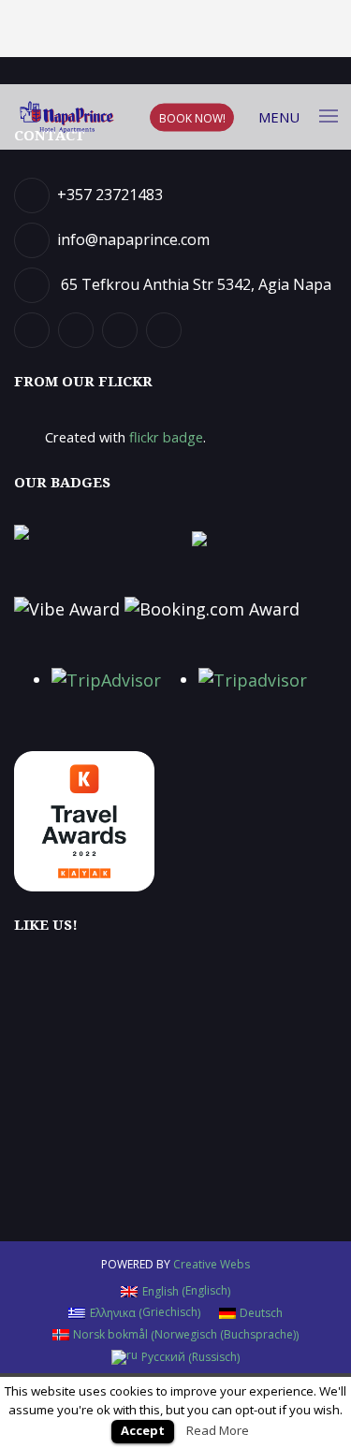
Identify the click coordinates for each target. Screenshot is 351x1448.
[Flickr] (122, 329)
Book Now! (192, 117)
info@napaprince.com (133, 239)
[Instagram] (166, 329)
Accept (143, 1430)
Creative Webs (211, 1264)
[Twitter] (78, 329)
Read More (217, 1430)
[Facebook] (34, 329)
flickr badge (166, 436)
